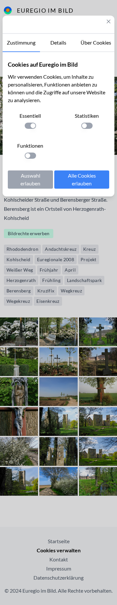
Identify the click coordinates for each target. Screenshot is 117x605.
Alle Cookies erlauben (82, 179)
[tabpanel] (58, 124)
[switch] (30, 126)
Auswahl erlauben (30, 179)
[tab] (21, 43)
